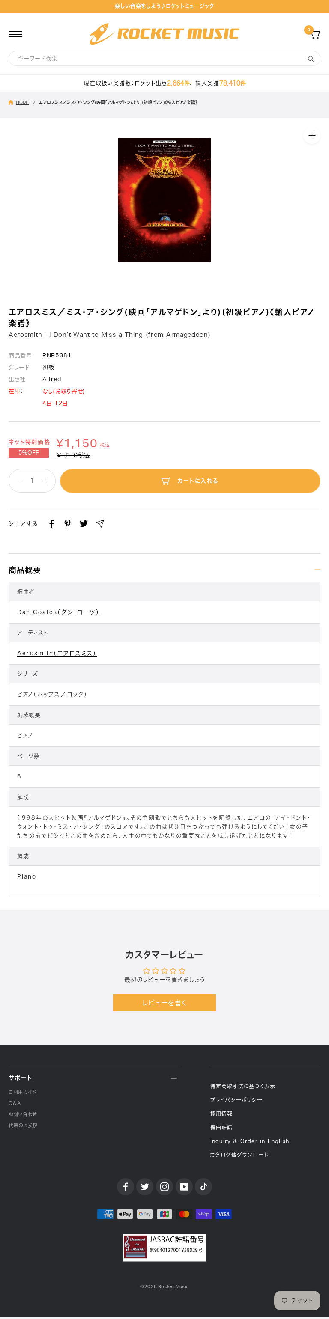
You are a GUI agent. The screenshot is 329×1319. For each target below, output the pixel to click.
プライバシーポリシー (236, 1099)
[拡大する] (311, 135)
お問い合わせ (23, 1114)
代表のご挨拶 (23, 1125)
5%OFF (28, 453)
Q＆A (15, 1103)
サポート (20, 1078)
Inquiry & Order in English (249, 1141)
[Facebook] (52, 524)
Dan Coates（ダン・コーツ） (58, 612)
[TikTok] (203, 1186)
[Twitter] (84, 524)
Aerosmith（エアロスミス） (57, 653)
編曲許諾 (221, 1127)
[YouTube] (184, 1186)
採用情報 (221, 1113)
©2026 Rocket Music (164, 1286)
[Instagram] (164, 1186)
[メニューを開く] (15, 34)
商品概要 (25, 570)
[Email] (100, 524)
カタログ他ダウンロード (239, 1154)
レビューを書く (164, 1002)
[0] (315, 34)
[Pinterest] (67, 524)
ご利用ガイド (22, 1092)
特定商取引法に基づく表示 (242, 1086)
